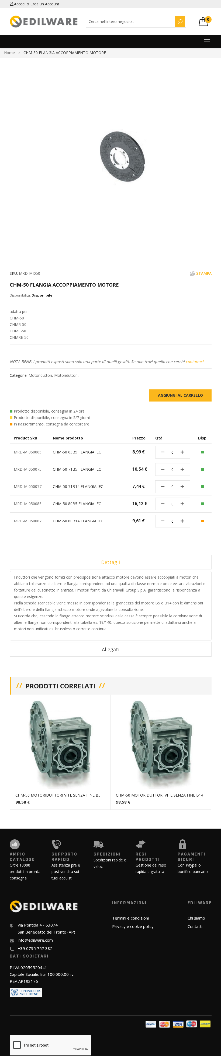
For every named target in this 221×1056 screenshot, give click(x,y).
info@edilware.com (35, 940)
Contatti (195, 926)
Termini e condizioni (130, 918)
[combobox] (129, 21)
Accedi (19, 3)
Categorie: (19, 375)
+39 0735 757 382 (35, 948)
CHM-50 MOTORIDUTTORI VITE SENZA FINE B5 (58, 795)
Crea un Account (44, 3)
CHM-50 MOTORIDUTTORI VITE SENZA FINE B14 (159, 795)
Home (9, 52)
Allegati (110, 649)
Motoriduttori (40, 375)
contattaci (194, 361)
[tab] (111, 562)
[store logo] (44, 21)
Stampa (204, 273)
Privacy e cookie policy (133, 926)
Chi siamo (196, 918)
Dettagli (110, 562)
